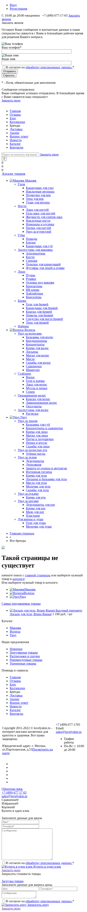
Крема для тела (36, 475)
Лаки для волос (36, 384)
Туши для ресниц (38, 202)
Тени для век (35, 198)
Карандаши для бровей (42, 308)
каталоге (18, 579)
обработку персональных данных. (48, 67)
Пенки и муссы (36, 442)
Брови (22, 300)
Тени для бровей (37, 322)
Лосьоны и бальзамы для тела (46, 479)
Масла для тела (36, 483)
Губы (21, 235)
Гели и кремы (35, 381)
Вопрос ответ (19, 136)
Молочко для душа (39, 526)
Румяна (31, 279)
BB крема (32, 290)
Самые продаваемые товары (21, 603)
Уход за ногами (28, 501)
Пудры (30, 275)
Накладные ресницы (40, 191)
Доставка (16, 129)
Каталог (15, 143)
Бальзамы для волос (39, 337)
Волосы (29, 593)
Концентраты (35, 344)
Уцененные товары (23, 663)
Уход (22, 596)
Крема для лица (37, 432)
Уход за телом (27, 457)
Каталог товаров (13, 173)
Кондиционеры (36, 341)
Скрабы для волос (38, 362)
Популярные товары (24, 652)
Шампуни (33, 370)
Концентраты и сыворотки (44, 428)
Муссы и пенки (36, 388)
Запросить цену (38, 905)
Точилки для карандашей (43, 264)
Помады (31, 239)
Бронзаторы (34, 286)
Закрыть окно (11, 100)
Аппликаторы (35, 253)
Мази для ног (35, 512)
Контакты (16, 147)
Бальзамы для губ (38, 424)
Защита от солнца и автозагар (46, 468)
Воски (30, 377)
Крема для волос (37, 348)
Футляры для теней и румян (45, 268)
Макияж (30, 589)
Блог (13, 118)
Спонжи (31, 260)
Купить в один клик (47, 866)
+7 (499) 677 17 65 (14, 792)
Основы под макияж (40, 282)
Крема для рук (36, 497)
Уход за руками (28, 493)
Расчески (32, 413)
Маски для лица (37, 435)
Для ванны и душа (30, 519)
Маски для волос (37, 355)
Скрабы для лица (38, 446)
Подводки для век (38, 195)
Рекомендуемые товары (26, 660)
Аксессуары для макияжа (35, 249)
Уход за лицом (27, 421)
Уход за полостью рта (32, 450)
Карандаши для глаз (39, 188)
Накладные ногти (38, 220)
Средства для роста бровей (44, 319)
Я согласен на (40, 67)
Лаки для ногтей (37, 209)
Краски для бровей (39, 311)
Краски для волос (38, 399)
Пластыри (33, 515)
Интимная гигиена (39, 472)
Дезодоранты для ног (40, 504)
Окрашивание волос (32, 395)
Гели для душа (36, 523)
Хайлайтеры (34, 293)
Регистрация (18, 8)
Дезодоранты (35, 461)
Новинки (16, 649)
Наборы (23, 326)
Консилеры (33, 297)
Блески (31, 242)
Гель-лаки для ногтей (40, 213)
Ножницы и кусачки (40, 224)
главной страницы (37, 575)
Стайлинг (24, 373)
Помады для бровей (39, 315)
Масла (30, 359)
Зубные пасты (35, 453)
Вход (13, 5)
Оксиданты (34, 406)
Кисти (30, 257)
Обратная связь (12, 789)
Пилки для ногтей (38, 228)
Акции (14, 133)
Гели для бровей (37, 304)
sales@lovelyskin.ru (69, 732)
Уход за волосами (30, 333)
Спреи (30, 391)
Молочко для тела (38, 486)
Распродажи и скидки (25, 656)
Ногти (22, 206)
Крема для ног (36, 508)
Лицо (21, 271)
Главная (15, 111)
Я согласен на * (40, 863)
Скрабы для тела (37, 490)
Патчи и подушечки (40, 439)
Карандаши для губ (39, 246)
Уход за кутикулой (38, 231)
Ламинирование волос (41, 402)
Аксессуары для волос (33, 410)
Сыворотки (34, 366)
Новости (16, 140)
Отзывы (15, 114)
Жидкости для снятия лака (44, 217)
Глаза (21, 184)
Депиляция (33, 464)
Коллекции (17, 122)
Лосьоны (32, 351)
